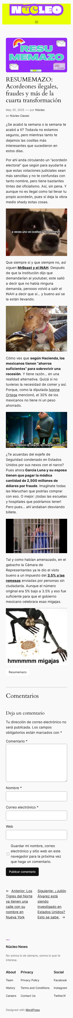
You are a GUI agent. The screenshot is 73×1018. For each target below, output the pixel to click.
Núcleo (40, 110)
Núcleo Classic (19, 115)
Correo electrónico (22, 807)
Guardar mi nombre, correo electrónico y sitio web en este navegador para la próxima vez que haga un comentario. (36, 854)
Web (9, 826)
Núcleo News (17, 947)
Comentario (17, 741)
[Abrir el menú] (36, 22)
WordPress (33, 1010)
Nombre (14, 788)
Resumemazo (18, 672)
